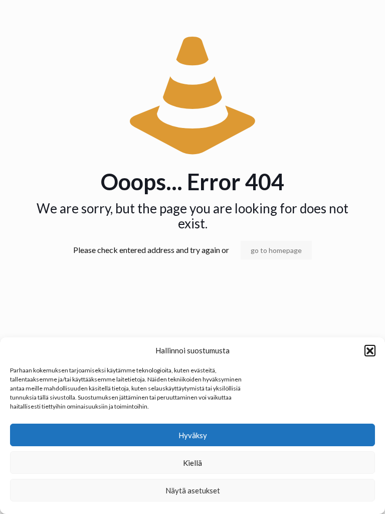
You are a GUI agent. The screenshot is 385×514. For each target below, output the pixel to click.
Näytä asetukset (192, 490)
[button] (370, 350)
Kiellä (192, 462)
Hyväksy (192, 435)
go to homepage (276, 250)
